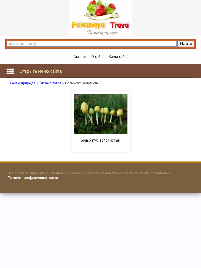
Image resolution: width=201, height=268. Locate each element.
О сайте (97, 56)
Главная (80, 56)
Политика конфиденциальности (33, 177)
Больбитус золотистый (100, 140)
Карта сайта (118, 56)
